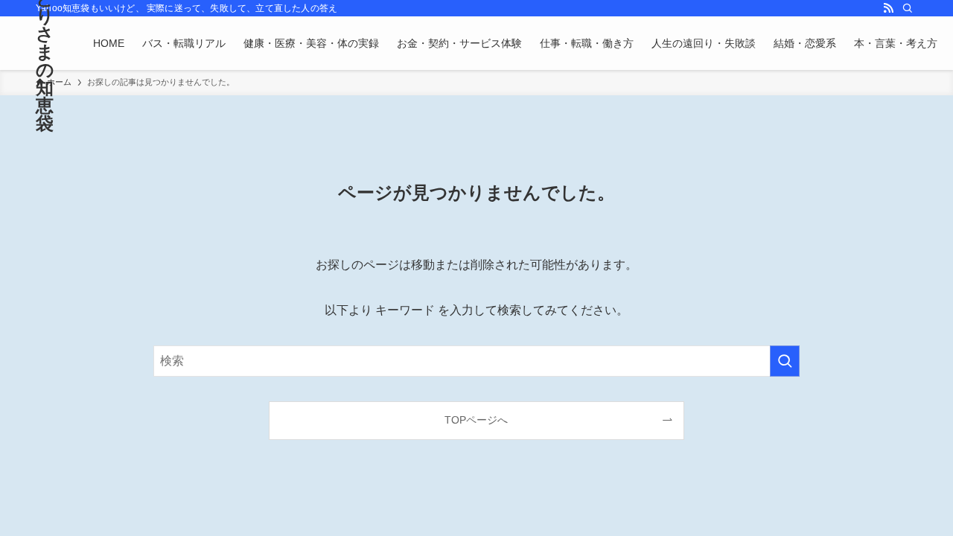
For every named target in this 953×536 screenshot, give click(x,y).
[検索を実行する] (785, 361)
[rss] (888, 8)
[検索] (907, 8)
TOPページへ (476, 420)
